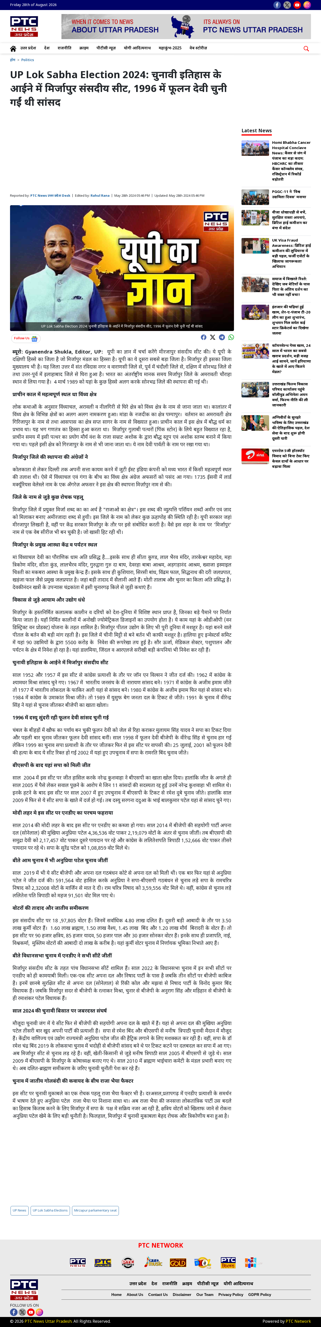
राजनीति (64, 48)
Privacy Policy (230, 1294)
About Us (135, 1294)
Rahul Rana (100, 196)
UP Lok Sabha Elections (50, 1210)
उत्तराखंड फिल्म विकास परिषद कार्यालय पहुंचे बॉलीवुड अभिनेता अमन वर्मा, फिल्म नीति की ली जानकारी (290, 395)
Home (116, 1294)
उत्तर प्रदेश (28, 48)
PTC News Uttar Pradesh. (48, 1321)
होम (12, 60)
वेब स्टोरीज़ (198, 48)
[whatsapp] (230, 337)
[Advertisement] (122, 151)
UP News (19, 1210)
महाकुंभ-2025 (170, 48)
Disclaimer (182, 1294)
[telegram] (220, 337)
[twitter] (211, 337)
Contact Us (158, 1294)
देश (47, 48)
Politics (27, 60)
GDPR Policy (259, 1294)
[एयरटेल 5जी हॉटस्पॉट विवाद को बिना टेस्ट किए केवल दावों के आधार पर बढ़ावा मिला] (255, 456)
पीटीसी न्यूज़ (106, 48)
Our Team (204, 1294)
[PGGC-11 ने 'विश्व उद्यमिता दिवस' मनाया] (255, 197)
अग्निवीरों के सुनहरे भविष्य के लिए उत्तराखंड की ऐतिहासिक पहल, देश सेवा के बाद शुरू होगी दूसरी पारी (291, 428)
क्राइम (84, 48)
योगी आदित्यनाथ (137, 48)
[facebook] (202, 337)
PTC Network (298, 1321)
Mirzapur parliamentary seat (95, 1210)
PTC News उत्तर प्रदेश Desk (50, 196)
